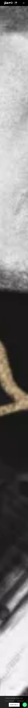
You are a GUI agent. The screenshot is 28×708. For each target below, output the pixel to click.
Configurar (9, 701)
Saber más (19, 698)
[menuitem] (23, 3)
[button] (24, 704)
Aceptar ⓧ (14, 705)
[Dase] (11, 3)
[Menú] (23, 3)
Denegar (20, 701)
